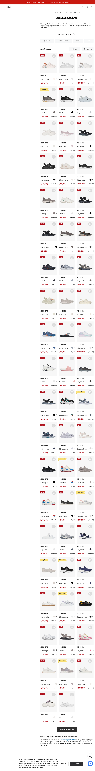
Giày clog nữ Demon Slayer (49, 718)
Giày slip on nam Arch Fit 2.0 (50, 214)
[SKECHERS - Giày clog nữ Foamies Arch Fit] (67, 701)
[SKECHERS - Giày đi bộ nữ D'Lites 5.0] (67, 197)
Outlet (65, 12)
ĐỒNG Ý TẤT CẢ (76, 764)
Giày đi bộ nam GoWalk (85, 180)
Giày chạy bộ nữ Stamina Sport (69, 550)
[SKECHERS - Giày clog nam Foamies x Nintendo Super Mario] (85, 600)
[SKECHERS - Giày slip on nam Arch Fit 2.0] (48, 197)
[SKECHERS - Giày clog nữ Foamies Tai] (48, 130)
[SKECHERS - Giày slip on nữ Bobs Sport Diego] (67, 163)
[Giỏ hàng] (92, 7)
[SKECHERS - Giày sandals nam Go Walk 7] (67, 634)
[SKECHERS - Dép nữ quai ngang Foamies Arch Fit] (48, 533)
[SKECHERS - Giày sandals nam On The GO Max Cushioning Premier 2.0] (85, 130)
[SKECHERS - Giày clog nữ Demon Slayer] (48, 701)
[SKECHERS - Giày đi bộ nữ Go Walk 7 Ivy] (67, 130)
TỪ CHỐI (63, 764)
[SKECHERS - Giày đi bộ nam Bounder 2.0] (85, 466)
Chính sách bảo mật (24, 767)
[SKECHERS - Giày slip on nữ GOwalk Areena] (85, 331)
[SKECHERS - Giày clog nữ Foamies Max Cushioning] (48, 63)
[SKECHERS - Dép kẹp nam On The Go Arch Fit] (67, 331)
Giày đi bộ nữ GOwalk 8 (85, 583)
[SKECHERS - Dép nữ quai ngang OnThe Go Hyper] (67, 365)
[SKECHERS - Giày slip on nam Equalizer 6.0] (48, 668)
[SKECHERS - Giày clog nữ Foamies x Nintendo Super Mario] (48, 298)
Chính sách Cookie (51, 765)
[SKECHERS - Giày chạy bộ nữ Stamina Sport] (67, 533)
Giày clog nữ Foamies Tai (49, 146)
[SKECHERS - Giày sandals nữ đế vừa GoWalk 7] (85, 197)
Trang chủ (57, 12)
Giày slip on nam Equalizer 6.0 (50, 684)
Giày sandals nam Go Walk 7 (68, 651)
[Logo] (9, 7)
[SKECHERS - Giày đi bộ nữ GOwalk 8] (85, 567)
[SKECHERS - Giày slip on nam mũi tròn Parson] (85, 365)
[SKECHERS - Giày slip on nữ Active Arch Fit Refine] (67, 298)
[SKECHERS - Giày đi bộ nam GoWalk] (85, 163)
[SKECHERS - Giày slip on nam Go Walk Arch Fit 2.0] (67, 231)
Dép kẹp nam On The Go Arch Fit (70, 348)
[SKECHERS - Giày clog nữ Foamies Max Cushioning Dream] (67, 63)
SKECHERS (44, 76)
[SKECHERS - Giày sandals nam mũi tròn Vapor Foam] (48, 399)
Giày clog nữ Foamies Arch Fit (69, 718)
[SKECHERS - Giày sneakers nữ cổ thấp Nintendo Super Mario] (67, 466)
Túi (89, 41)
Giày (78, 41)
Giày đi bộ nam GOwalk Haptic (51, 281)
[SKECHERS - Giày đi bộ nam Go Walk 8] (48, 96)
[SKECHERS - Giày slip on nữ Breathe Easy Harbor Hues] (48, 567)
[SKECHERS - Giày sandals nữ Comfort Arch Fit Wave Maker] (48, 231)
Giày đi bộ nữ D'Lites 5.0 (67, 214)
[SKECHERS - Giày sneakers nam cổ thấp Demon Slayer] (67, 399)
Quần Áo (47, 41)
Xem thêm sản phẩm (67, 729)
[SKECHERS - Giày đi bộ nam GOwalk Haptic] (48, 264)
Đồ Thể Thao (63, 41)
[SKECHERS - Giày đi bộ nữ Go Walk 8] (67, 567)
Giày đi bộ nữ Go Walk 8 (67, 583)
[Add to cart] (54, 56)
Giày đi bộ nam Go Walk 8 (49, 113)
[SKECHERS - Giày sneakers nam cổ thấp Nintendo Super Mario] (48, 500)
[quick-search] (90, 756)
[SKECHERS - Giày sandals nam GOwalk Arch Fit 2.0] (85, 231)
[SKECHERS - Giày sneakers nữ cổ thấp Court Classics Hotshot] (48, 600)
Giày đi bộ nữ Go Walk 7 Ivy (68, 146)
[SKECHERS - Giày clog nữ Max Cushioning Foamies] (85, 298)
